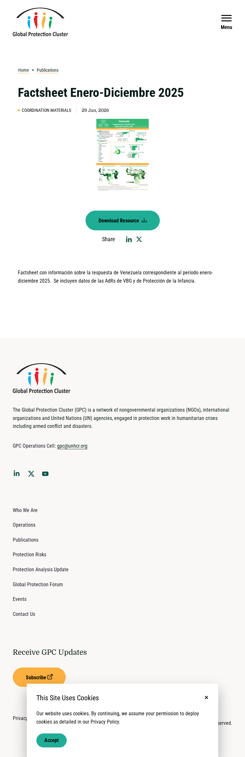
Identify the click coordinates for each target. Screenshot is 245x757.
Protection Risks (29, 555)
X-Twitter (32, 476)
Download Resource (119, 221)
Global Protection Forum (38, 584)
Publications (47, 70)
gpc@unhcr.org (72, 446)
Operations (24, 525)
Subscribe (36, 677)
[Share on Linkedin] (129, 239)
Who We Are (25, 510)
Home (23, 70)
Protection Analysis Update (41, 569)
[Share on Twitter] (139, 239)
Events (19, 599)
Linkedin (18, 474)
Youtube (47, 476)
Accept (51, 740)
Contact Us (24, 614)
